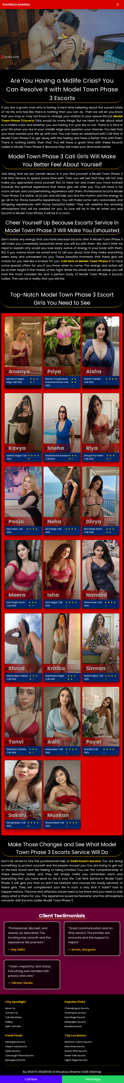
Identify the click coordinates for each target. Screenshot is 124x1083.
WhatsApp (93, 1079)
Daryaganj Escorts (15, 1060)
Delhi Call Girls (13, 1026)
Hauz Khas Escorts (75, 1046)
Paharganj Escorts (15, 1042)
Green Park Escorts (75, 1055)
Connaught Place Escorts (19, 1055)
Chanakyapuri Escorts (77, 1008)
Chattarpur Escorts (75, 1012)
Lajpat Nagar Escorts (76, 1060)
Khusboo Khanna (16, 4)
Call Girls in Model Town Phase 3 (86, 261)
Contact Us (11, 1012)
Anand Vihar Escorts (76, 1051)
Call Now (31, 1079)
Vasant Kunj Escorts (16, 1046)
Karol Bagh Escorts (75, 1017)
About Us (10, 1008)
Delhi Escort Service (86, 861)
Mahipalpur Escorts (75, 1021)
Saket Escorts (12, 1051)
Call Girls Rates (13, 1017)
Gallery (9, 1021)
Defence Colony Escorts (78, 1042)
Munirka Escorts (73, 1026)
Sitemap (95, 1072)
